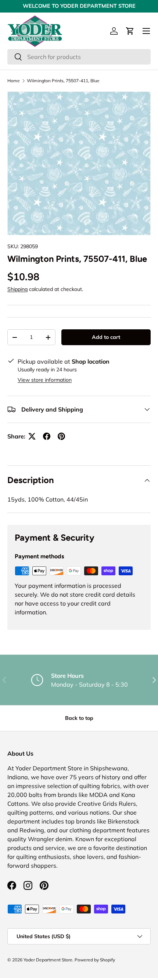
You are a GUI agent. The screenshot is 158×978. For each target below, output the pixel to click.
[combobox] (79, 57)
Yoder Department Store (48, 960)
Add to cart (106, 337)
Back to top (79, 718)
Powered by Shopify (95, 960)
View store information (45, 380)
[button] (130, 31)
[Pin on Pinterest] (61, 436)
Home (13, 81)
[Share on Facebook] (46, 436)
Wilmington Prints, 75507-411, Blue (63, 81)
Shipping (17, 289)
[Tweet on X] (32, 436)
